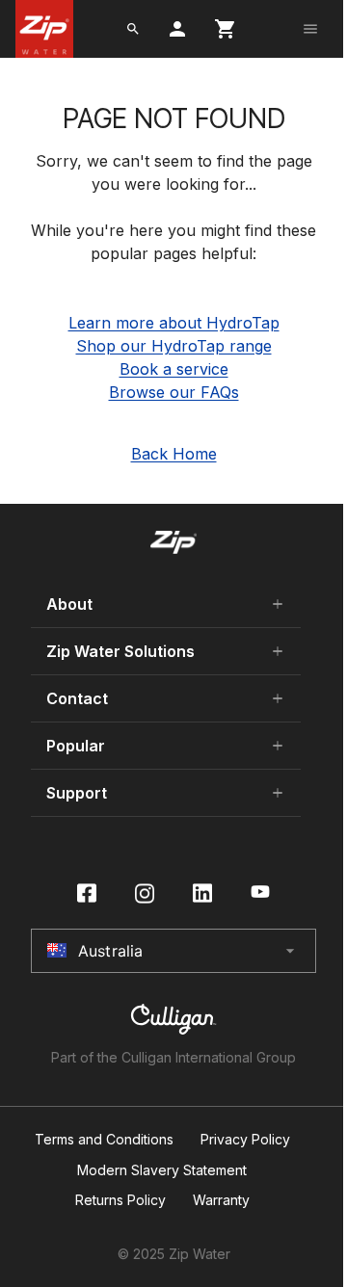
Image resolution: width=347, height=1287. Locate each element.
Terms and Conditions (104, 1139)
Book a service (174, 369)
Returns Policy (120, 1200)
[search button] (133, 28)
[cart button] (225, 29)
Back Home (174, 453)
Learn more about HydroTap (174, 322)
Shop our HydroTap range (174, 345)
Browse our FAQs (174, 392)
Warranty (221, 1200)
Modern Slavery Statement (162, 1170)
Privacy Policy (245, 1139)
